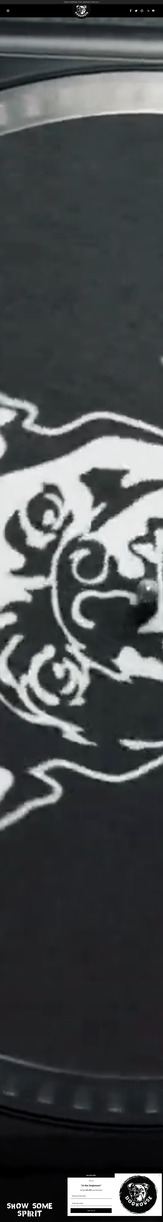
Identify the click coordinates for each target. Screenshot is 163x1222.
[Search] (148, 10)
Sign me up (91, 1210)
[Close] (159, 1175)
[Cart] (154, 10)
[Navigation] (8, 11)
